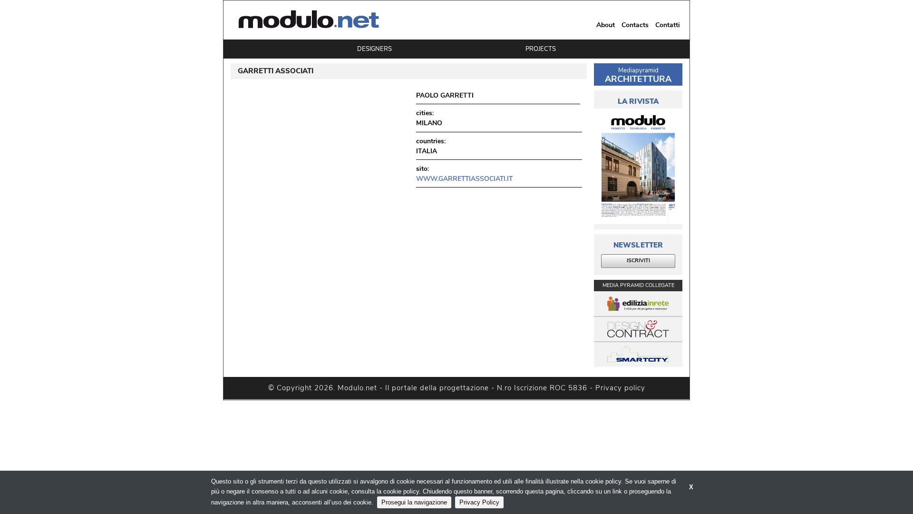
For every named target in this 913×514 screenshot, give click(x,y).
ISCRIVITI (638, 260)
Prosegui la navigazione (414, 502)
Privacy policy (620, 388)
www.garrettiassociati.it (464, 178)
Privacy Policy (479, 502)
